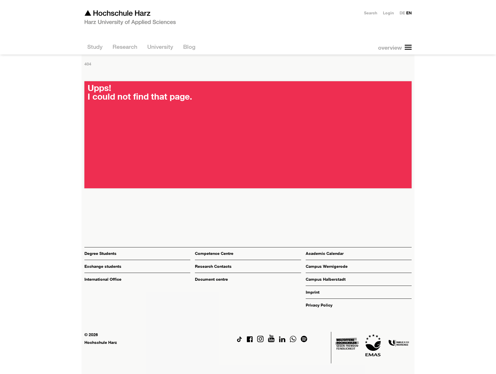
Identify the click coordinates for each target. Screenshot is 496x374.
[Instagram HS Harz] (260, 340)
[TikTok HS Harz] (239, 340)
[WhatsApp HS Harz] (293, 340)
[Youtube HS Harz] (271, 340)
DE (402, 12)
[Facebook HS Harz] (250, 340)
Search (370, 12)
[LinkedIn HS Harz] (282, 340)
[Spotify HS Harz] (304, 340)
